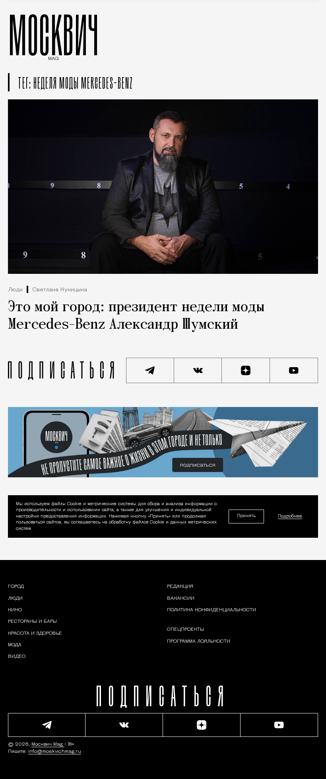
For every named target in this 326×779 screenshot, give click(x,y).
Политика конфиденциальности (211, 610)
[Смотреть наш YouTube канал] (294, 370)
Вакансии (180, 598)
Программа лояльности (198, 641)
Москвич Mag (47, 744)
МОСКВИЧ (53, 34)
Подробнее (290, 516)
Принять (246, 516)
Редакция (180, 586)
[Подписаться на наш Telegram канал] (150, 370)
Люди (15, 290)
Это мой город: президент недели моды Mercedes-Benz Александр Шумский (136, 316)
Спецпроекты (185, 629)
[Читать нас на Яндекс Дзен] (246, 370)
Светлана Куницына (59, 290)
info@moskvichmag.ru (54, 751)
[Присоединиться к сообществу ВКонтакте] (198, 370)
